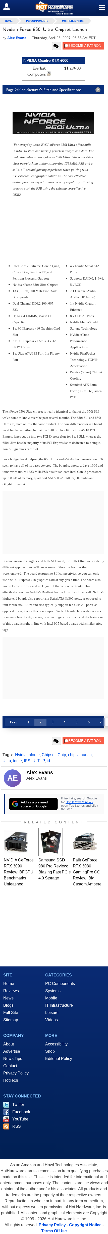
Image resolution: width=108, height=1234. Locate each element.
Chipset (49, 755)
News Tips (12, 1058)
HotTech (10, 1080)
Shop (50, 1051)
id (48, 761)
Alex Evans (39, 772)
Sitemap (10, 1020)
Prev (13, 722)
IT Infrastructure (59, 1005)
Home (8, 983)
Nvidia (21, 755)
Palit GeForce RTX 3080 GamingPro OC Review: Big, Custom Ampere (87, 872)
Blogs (8, 1005)
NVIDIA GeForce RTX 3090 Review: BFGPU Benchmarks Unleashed (19, 872)
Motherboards (73, 21)
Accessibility (56, 1044)
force (17, 761)
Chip (62, 755)
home (9, 21)
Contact (10, 1066)
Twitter (18, 1104)
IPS (27, 761)
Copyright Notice (85, 1225)
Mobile (51, 998)
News (8, 998)
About (8, 1044)
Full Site (10, 1012)
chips (73, 755)
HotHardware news (79, 802)
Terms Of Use (54, 1231)
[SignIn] (10, 7)
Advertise (11, 1051)
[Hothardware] (54, 8)
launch (86, 755)
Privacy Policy (16, 1073)
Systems (53, 991)
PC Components (37, 21)
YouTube (20, 1119)
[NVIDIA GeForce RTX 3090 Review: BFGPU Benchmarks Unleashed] (16, 842)
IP (43, 761)
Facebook (21, 1112)
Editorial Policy (58, 1058)
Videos (51, 1020)
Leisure (52, 1012)
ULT (35, 761)
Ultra (7, 761)
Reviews (11, 991)
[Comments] (56, 46)
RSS (16, 1126)
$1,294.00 (72, 68)
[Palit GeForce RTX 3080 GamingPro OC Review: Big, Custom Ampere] (85, 842)
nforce (34, 755)
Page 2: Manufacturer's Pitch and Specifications (43, 89)
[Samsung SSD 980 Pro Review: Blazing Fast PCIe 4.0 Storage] (51, 842)
